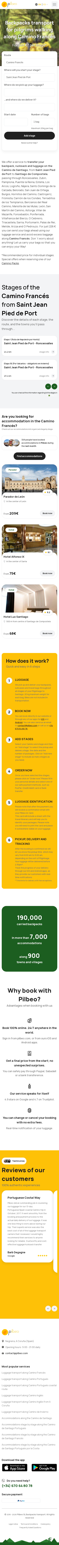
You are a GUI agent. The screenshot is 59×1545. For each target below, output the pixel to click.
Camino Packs (10, 263)
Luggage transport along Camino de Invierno (25, 1411)
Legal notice (13, 1524)
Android (18, 722)
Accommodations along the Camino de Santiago (27, 1418)
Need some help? (29, 142)
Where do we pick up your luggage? (24, 85)
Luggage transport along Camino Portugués (25, 1379)
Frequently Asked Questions (30, 1527)
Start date (10, 114)
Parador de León (14, 496)
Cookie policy (45, 1524)
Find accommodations (29, 456)
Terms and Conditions (29, 1524)
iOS (42, 719)
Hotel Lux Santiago (16, 616)
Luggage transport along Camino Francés (24, 1372)
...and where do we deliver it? (20, 99)
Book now (47, 513)
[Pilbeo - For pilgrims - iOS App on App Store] (15, 1472)
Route (7, 55)
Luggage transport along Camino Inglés (22, 1395)
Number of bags (40, 114)
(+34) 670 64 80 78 (17, 1485)
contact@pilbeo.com (27, 725)
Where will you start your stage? (22, 70)
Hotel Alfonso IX (14, 556)
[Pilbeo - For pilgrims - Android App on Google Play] (44, 1472)
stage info (44, 351)
